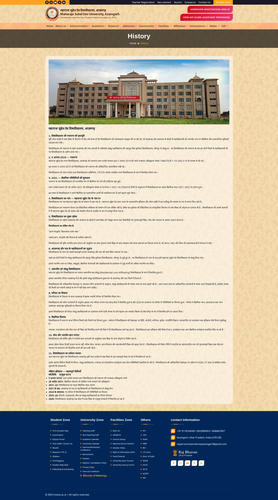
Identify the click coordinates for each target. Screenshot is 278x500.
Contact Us (205, 2)
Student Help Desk (60, 465)
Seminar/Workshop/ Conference (90, 448)
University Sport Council (122, 460)
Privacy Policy (88, 467)
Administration (79, 26)
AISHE (145, 460)
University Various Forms (123, 465)
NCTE (144, 469)
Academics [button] (98, 26)
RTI (144, 430)
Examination (146, 26)
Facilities (164, 26)
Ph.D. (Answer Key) (60, 430)
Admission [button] (129, 26)
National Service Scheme (123, 443)
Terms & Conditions (90, 471)
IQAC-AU (116, 430)
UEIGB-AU (116, 435)
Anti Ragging (58, 460)
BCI (144, 447)
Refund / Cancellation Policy (94, 463)
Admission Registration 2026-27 (210, 9)
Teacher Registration (143, 2)
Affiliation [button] (179, 26)
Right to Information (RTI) (123, 452)
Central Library (118, 439)
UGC (144, 435)
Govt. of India (148, 456)
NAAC (145, 439)
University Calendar (90, 443)
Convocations (197, 26)
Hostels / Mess (118, 447)
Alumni (178, 2)
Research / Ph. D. (59, 452)
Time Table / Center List (62, 443)
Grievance (190, 2)
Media (213, 26)
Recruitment (164, 2)
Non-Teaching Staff (90, 435)
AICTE (145, 465)
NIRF (144, 443)
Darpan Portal (58, 439)
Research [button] (113, 26)
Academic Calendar (90, 439)
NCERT (145, 473)
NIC (144, 477)
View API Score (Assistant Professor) (206, 17)
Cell (224, 26)
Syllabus (56, 456)
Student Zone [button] (223, 2)
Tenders (85, 458)
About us (60, 26)
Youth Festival (118, 456)
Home (49, 26)
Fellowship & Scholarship (63, 469)
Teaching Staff (88, 430)
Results (55, 447)
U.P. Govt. (146, 452)
